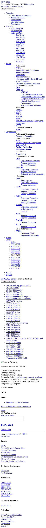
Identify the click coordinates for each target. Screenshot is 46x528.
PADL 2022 (5, 505)
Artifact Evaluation (23, 77)
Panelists (24, 211)
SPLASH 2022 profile (14, 354)
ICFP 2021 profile (13, 314)
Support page (5, 436)
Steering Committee (28, 165)
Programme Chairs (28, 233)
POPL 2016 (15, 268)
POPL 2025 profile (13, 347)
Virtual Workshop (22, 81)
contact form (6, 430)
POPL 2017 (15, 266)
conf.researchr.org (13, 434)
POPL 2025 (15, 249)
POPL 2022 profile (8, 281)
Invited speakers (27, 209)
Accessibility (16, 20)
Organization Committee (30, 161)
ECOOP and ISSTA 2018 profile (18, 296)
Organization (11, 132)
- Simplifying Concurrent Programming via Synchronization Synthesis (31, 103)
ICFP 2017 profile (13, 305)
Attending (10, 13)
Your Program (16, 31)
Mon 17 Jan (20, 37)
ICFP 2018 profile (13, 307)
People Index (21, 154)
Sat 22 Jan (20, 48)
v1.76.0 (23, 434)
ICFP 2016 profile (13, 303)
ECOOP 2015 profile (14, 290)
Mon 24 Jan (20, 53)
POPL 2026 (15, 246)
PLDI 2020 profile (13, 327)
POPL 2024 (15, 251)
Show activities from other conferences (16, 407)
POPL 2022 (5, 279)
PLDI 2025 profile (13, 336)
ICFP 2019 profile (13, 310)
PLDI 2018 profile (13, 325)
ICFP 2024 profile (13, 321)
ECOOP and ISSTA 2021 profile (18, 299)
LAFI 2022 (5, 485)
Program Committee (28, 163)
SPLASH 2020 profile (14, 351)
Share (3, 411)
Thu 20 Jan (20, 44)
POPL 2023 (15, 253)
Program (9, 26)
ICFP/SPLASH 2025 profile (17, 323)
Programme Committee (30, 235)
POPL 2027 (15, 244)
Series (13, 242)
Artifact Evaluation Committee (32, 174)
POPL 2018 (15, 264)
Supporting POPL (18, 17)
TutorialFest (20, 75)
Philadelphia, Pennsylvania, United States (17, 5)
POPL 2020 (15, 260)
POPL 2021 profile (13, 343)
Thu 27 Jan (20, 59)
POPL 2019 (15, 262)
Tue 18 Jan (20, 39)
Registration (15, 24)
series (13, 279)
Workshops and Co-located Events (29, 79)
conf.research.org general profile (18, 285)
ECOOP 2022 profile (14, 292)
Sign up (9, 275)
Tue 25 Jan (20, 55)
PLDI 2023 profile (13, 332)
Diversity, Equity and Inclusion (28, 83)
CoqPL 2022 (6, 483)
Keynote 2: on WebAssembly (17, 402)
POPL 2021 (15, 257)
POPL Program (17, 28)
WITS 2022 (5, 496)
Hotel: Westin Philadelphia (21, 15)
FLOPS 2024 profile (14, 301)
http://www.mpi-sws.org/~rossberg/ (28, 377)
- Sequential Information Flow (32, 99)
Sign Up (4, 526)
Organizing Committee (24, 136)
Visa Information (17, 22)
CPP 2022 (5, 471)
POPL (18, 68)
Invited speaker (26, 180)
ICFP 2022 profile (13, 316)
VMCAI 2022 (6, 473)
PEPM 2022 (6, 487)
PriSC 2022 (5, 491)
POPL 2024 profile (13, 345)
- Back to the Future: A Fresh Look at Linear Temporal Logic (33, 95)
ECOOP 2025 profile (14, 294)
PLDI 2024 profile (13, 334)
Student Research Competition (27, 70)
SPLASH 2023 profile (14, 356)
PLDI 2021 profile (13, 329)
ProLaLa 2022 (6, 493)
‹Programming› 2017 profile (17, 358)
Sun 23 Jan (20, 50)
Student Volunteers (23, 72)
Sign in (8, 272)
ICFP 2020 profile (13, 312)
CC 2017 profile (12, 288)
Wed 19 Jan (20, 42)
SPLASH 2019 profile (14, 349)
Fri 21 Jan (19, 46)
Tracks (8, 64)
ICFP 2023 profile (13, 318)
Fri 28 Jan (19, 61)
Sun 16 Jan (20, 35)
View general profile (7, 415)
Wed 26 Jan (20, 57)
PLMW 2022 (6, 489)
